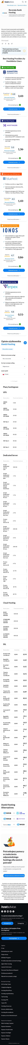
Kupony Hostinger (6, 1032)
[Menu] (25, 2)
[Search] (22, 2)
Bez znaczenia (7, 358)
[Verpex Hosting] (10, 286)
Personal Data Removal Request (9, 970)
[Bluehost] (10, 178)
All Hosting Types (6, 984)
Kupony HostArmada (7, 1029)
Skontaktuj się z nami (6, 951)
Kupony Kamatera (6, 1026)
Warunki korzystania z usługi (9, 976)
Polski (6, 374)
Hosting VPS (4, 1000)
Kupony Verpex (5, 1039)
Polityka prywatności (7, 973)
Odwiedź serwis (13, 109)
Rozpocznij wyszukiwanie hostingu (15, 875)
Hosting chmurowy (6, 1006)
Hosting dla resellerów (7, 1012)
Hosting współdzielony (7, 993)
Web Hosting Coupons (7, 1023)
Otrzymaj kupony (14, 105)
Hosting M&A (13, 938)
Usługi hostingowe (6, 987)
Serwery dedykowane (7, 1009)
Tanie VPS (4, 1003)
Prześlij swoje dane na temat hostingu (11, 960)
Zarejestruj (7, 923)
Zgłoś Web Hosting (6, 964)
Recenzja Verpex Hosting (9, 315)
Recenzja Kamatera (9, 97)
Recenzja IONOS (9, 258)
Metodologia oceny (11, 5)
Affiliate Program (6, 957)
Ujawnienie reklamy (22, 5)
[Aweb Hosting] (4, 13)
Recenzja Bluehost (9, 202)
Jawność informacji (6, 967)
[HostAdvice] (7, 2)
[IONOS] (10, 230)
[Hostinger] (10, 125)
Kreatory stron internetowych (9, 1015)
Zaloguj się (21, 923)
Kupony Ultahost (5, 1035)
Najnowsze (6, 366)
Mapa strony (4, 954)
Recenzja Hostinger (9, 150)
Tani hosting (4, 996)
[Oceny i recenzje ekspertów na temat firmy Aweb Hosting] (2, 43)
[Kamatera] (10, 72)
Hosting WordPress (6, 990)
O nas (2, 948)
